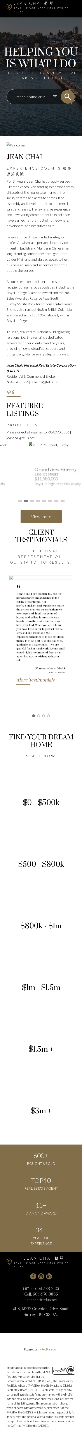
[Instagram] (41, 1276)
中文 (11, 392)
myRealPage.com (48, 1349)
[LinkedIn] (49, 1276)
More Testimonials (35, 680)
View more (41, 516)
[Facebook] (33, 1276)
